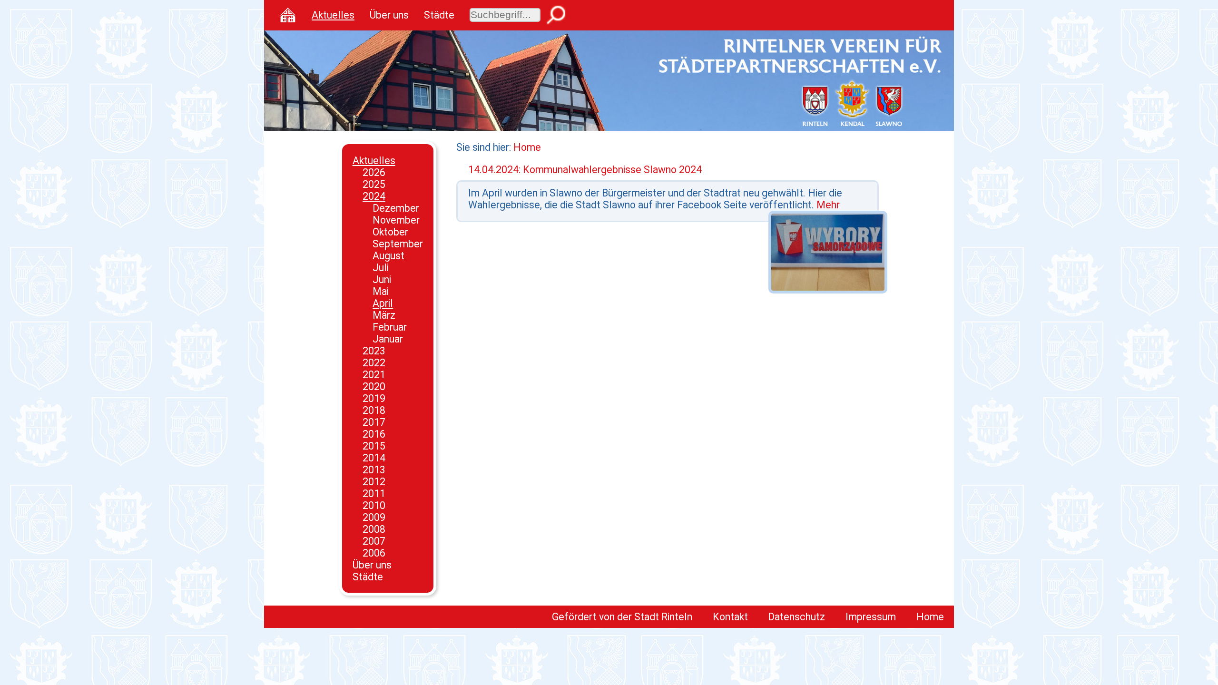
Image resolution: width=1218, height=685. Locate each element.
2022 (374, 363)
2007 (374, 541)
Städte (439, 15)
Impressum (870, 617)
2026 (374, 172)
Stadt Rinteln (663, 617)
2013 (374, 470)
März (384, 315)
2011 (374, 493)
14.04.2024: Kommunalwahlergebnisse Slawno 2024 (585, 170)
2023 (374, 351)
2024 (374, 196)
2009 (374, 517)
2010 (374, 505)
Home (527, 147)
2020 (374, 386)
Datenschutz (796, 617)
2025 (374, 184)
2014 (374, 458)
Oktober (390, 232)
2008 (374, 529)
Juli (381, 268)
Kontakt (730, 617)
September (398, 244)
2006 (374, 553)
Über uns (389, 15)
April (383, 303)
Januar (388, 339)
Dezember (396, 208)
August (388, 256)
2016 (374, 434)
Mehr (828, 205)
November (396, 220)
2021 (374, 375)
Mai (381, 291)
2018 (374, 410)
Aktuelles (333, 15)
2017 (374, 422)
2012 (374, 482)
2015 (374, 446)
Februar (390, 327)
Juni (382, 279)
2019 (374, 398)
